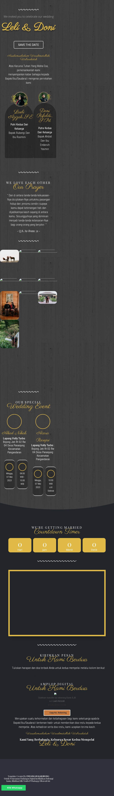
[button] (57, 713)
